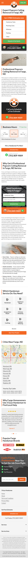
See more (14, 328)
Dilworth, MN (7, 371)
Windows (8, 29)
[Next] (25, 133)
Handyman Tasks (10, 22)
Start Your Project (14, 333)
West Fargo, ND (7, 368)
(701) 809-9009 (15, 118)
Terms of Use (15, 556)
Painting (8, 33)
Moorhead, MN (7, 366)
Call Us (23, 2)
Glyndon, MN (6, 380)
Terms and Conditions (7, 498)
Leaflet (24, 363)
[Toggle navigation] (2, 2)
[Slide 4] (16, 433)
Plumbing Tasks (10, 25)
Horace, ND (6, 376)
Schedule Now (14, 150)
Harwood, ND (7, 373)
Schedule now (14, 513)
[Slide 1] (11, 433)
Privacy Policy (5, 500)
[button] (14, 354)
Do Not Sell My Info (6, 556)
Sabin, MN (6, 378)
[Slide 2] (13, 433)
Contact (3, 503)
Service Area (5, 531)
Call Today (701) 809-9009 (14, 518)
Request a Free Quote (14, 41)
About (3, 496)
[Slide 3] (14, 433)
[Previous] (2, 133)
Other (7, 36)
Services (4, 525)
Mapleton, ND (7, 383)
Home (3, 493)
